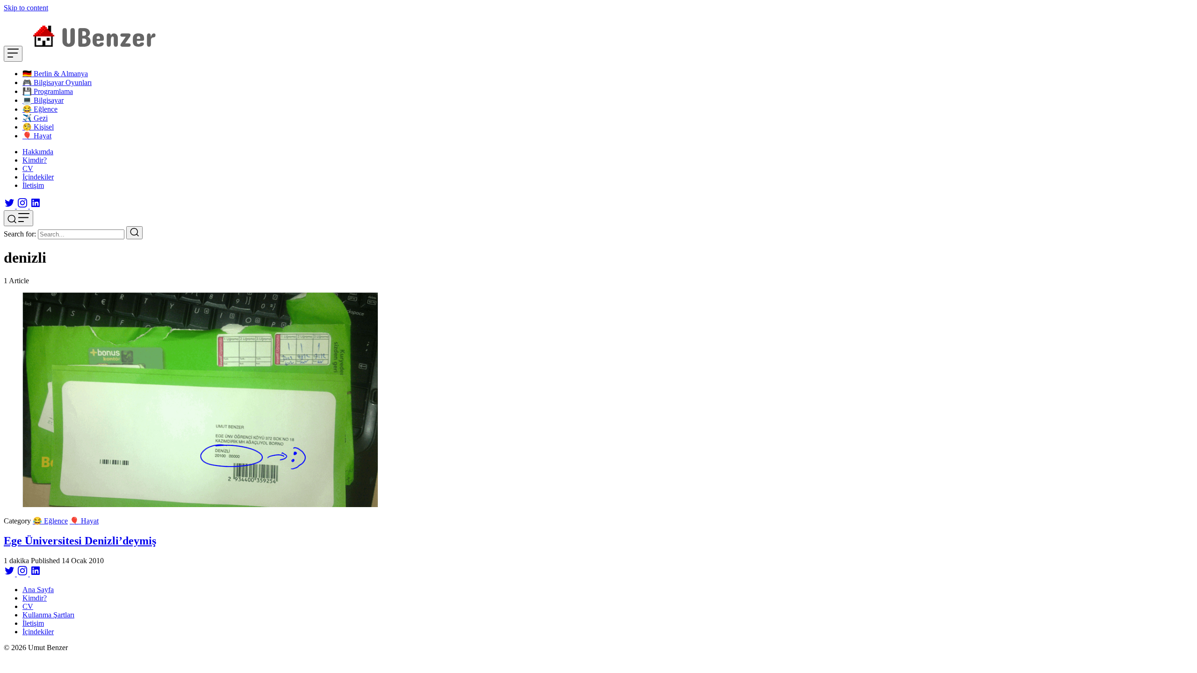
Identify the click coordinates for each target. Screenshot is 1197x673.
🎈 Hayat (84, 521)
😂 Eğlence (50, 521)
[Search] (134, 232)
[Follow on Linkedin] (35, 206)
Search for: (20, 234)
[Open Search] (18, 218)
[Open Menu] (13, 54)
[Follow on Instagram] (23, 206)
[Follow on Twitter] (10, 206)
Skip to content (26, 8)
